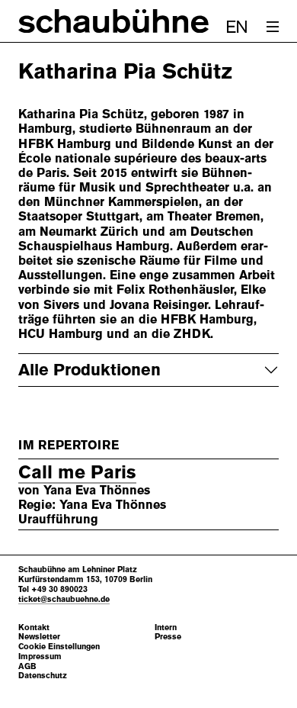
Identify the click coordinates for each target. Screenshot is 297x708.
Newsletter (39, 637)
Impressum (40, 656)
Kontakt (34, 627)
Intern (166, 627)
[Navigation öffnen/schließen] (273, 27)
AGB (27, 666)
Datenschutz (42, 676)
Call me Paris (77, 472)
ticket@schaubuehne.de (64, 599)
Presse (168, 637)
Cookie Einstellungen (59, 647)
